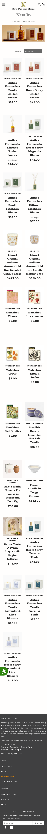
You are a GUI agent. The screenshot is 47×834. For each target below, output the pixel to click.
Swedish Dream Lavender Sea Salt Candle (34, 435)
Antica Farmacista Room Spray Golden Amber (34, 90)
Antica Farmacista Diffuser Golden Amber (12, 148)
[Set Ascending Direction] (44, 51)
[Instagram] (11, 827)
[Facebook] (5, 827)
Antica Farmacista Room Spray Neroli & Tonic (34, 550)
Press (3, 771)
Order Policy (6, 799)
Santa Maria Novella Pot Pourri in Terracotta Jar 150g (12, 494)
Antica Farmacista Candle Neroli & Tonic (34, 607)
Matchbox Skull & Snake (34, 374)
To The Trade (6, 766)
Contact (4, 789)
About (3, 761)
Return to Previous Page (24, 21)
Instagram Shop (7, 776)
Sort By (19, 51)
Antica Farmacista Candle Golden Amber (12, 90)
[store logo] (18, 6)
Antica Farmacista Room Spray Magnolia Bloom (34, 148)
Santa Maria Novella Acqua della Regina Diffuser (12, 551)
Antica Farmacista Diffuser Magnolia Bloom (34, 205)
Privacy (4, 804)
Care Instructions (8, 794)
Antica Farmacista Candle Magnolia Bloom (12, 205)
